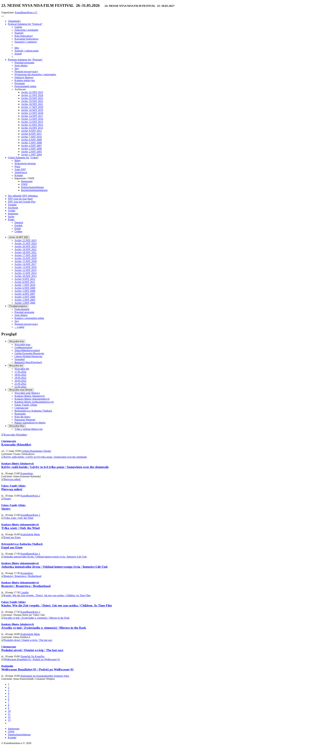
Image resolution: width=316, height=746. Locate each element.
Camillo (24, 592)
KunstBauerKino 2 (30, 495)
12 (9, 717)
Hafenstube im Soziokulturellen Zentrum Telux (44, 675)
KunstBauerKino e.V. (26, 12)
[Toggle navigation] (2, 16)
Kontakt (12, 737)
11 (9, 714)
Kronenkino (26, 473)
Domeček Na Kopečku (32, 656)
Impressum (13, 728)
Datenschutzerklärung (19, 734)
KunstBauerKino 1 (30, 553)
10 (9, 711)
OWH (11, 731)
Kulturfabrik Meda (30, 534)
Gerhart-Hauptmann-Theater (36, 451)
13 (9, 720)
